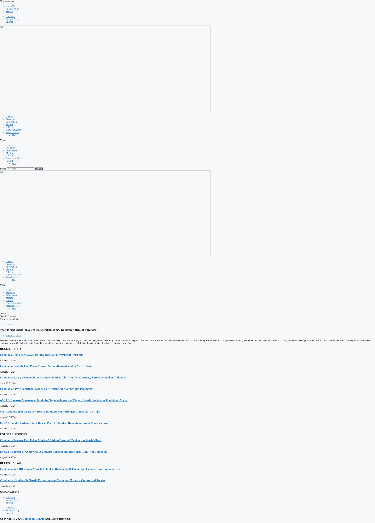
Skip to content (7, 1)
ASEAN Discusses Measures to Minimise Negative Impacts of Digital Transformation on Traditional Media (64, 400)
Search (3, 168)
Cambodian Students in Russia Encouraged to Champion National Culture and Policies (52, 480)
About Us (10, 6)
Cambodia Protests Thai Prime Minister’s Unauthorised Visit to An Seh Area (46, 366)
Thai (14, 135)
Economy (10, 119)
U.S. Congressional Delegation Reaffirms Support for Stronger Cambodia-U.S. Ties (50, 411)
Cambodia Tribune (34, 518)
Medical (9, 124)
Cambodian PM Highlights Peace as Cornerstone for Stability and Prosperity (46, 388)
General (9, 116)
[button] (187, 140)
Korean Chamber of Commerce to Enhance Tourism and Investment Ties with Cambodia (53, 451)
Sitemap (9, 11)
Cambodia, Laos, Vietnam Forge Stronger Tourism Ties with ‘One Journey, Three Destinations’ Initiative (63, 377)
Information (11, 122)
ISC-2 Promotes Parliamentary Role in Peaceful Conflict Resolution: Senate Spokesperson (54, 423)
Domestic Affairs (14, 130)
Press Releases (12, 132)
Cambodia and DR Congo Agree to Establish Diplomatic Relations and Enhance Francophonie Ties (60, 468)
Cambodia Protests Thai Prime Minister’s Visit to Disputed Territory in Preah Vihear (51, 440)
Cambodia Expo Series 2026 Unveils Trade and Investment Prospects (41, 354)
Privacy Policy (12, 9)
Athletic (9, 127)
